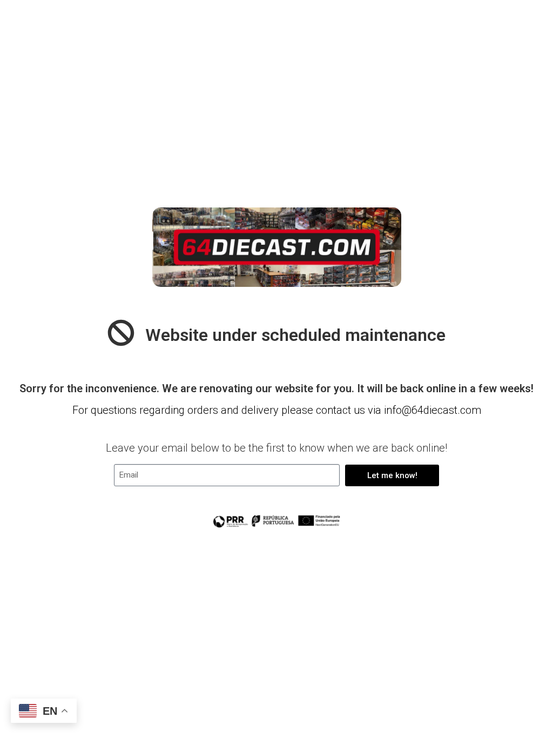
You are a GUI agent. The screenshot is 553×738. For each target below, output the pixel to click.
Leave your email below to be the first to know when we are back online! (276, 447)
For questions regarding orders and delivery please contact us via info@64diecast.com (276, 410)
